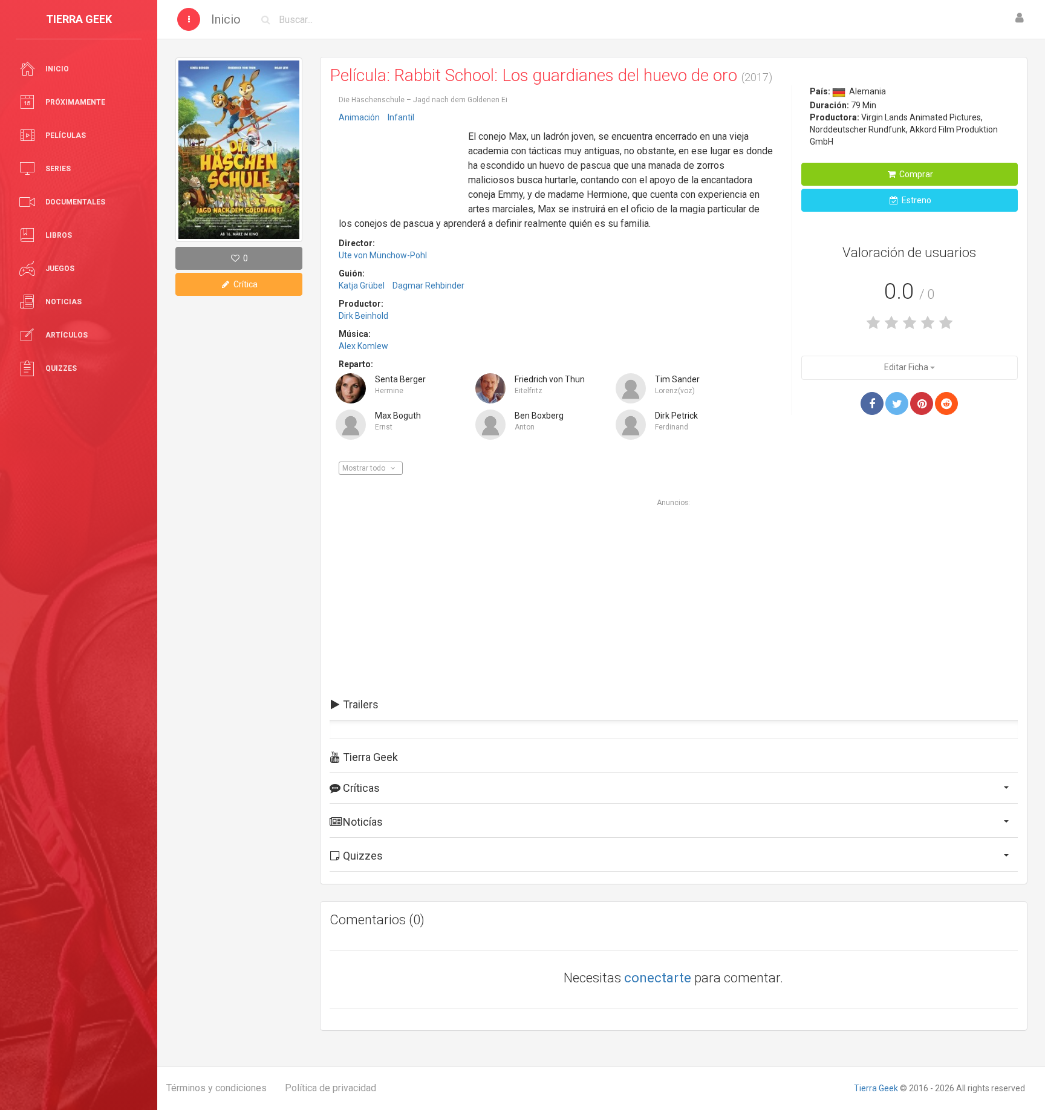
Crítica (245, 284)
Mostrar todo (364, 468)
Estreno (915, 200)
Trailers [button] (359, 704)
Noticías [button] (361, 821)
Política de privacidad (330, 1088)
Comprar (915, 174)
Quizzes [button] (361, 855)
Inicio (226, 19)
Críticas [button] (360, 788)
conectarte (657, 977)
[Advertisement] (399, 165)
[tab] (674, 705)
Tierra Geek (876, 1088)
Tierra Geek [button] (369, 757)
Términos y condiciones (216, 1088)
